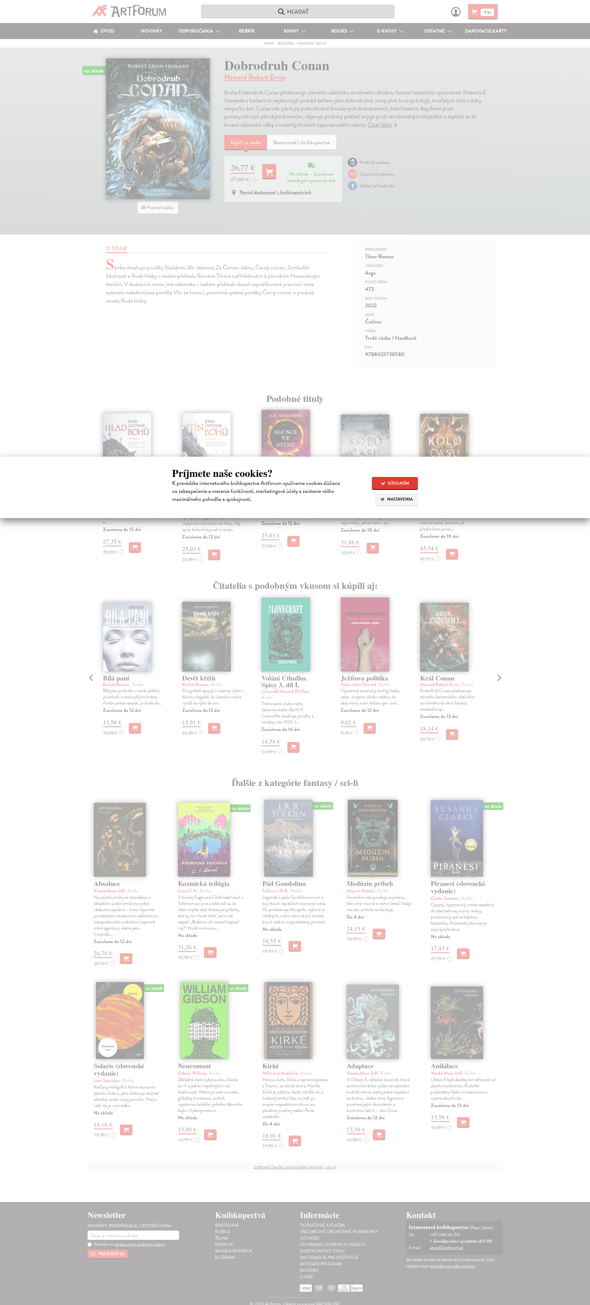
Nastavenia (399, 499)
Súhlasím (398, 483)
